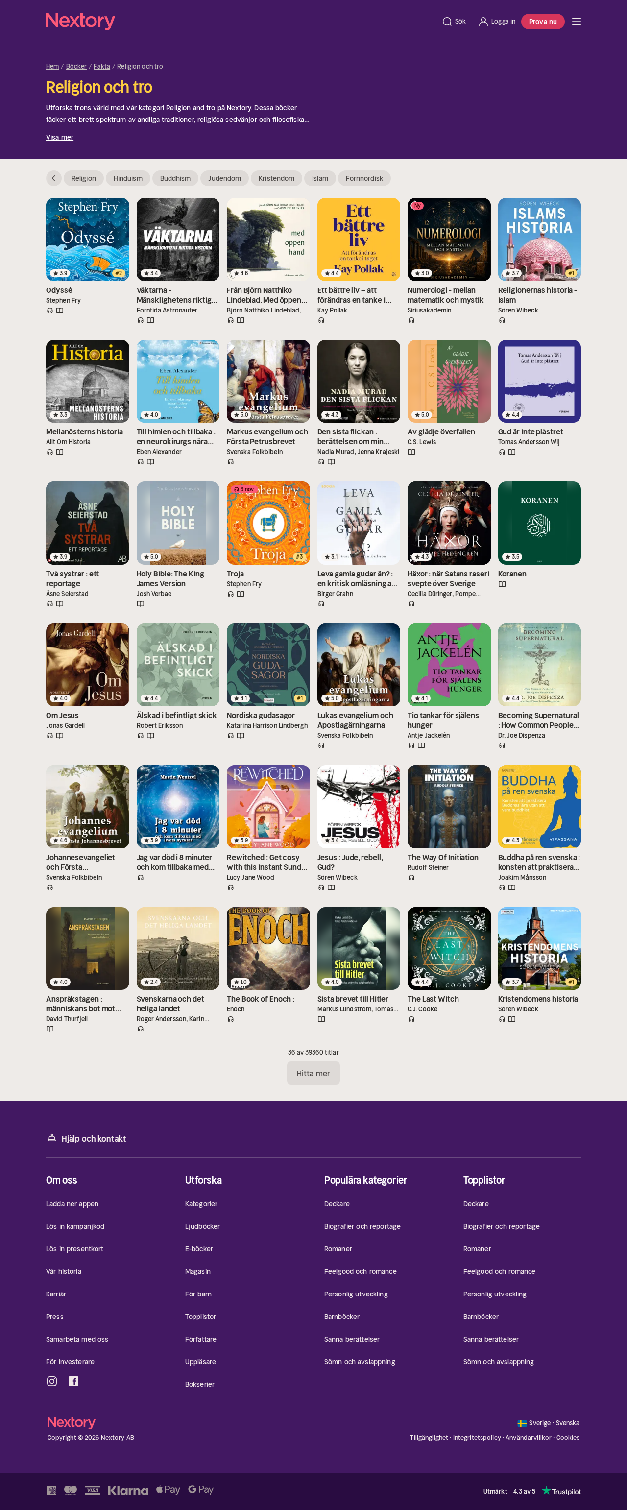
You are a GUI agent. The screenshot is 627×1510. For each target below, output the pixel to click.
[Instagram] (52, 1381)
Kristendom (276, 178)
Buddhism (175, 178)
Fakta (102, 67)
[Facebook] (73, 1381)
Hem (52, 67)
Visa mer (59, 137)
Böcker (76, 67)
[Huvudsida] (576, 21)
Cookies (568, 1438)
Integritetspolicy (477, 1438)
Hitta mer (313, 1073)
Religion (84, 178)
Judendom (224, 178)
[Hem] (240, 21)
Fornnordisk (364, 178)
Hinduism (128, 178)
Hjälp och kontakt (94, 1138)
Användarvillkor (529, 1438)
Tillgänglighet (429, 1438)
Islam (320, 178)
